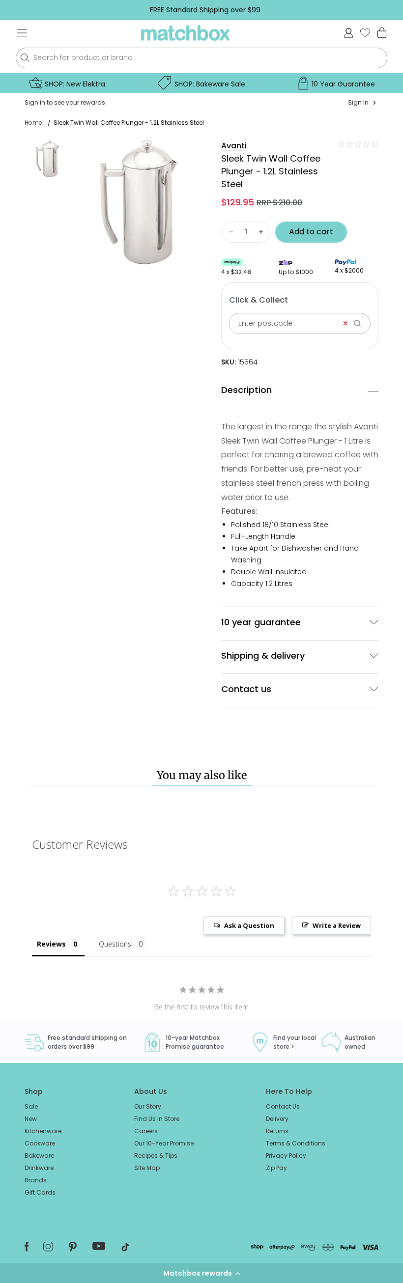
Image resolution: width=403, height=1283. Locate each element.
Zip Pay (276, 1168)
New (31, 1119)
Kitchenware (43, 1131)
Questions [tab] (115, 943)
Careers (146, 1131)
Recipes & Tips (155, 1155)
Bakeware (39, 1155)
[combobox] (201, 58)
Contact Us (283, 1106)
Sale (31, 1106)
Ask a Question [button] (249, 925)
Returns (277, 1131)
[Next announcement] (388, 9)
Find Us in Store (156, 1119)
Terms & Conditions (295, 1143)
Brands (36, 1180)
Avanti (234, 145)
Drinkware (39, 1168)
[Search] (360, 323)
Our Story (147, 1106)
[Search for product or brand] (25, 58)
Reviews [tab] (51, 943)
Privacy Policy (286, 1155)
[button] (201, 1273)
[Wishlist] (365, 32)
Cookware (40, 1143)
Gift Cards (40, 1192)
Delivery (277, 1119)
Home (33, 123)
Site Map (147, 1168)
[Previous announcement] (23, 9)
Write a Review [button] (337, 925)
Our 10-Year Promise (164, 1143)
